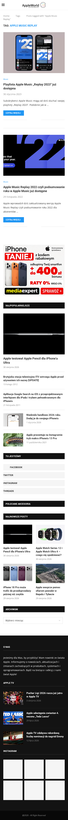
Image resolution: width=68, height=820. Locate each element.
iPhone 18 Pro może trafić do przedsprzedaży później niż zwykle (17, 591)
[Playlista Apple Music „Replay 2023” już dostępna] (34, 52)
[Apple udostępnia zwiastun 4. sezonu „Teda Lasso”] (13, 718)
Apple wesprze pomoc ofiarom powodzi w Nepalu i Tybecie (48, 591)
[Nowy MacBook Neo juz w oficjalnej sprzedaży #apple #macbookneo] (55, 769)
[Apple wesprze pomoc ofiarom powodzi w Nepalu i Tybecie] (50, 573)
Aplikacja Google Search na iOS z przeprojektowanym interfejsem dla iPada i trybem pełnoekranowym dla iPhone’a (33, 398)
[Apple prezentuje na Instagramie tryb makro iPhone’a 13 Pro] (13, 439)
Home (6, 15)
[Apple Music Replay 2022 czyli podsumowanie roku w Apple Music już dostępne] (34, 155)
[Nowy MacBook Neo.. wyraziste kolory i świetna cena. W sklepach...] (12, 790)
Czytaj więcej (13, 113)
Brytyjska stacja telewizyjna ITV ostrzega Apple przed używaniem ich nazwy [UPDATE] (33, 378)
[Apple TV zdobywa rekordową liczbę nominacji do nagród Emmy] (13, 738)
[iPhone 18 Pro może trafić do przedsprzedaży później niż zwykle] (17, 573)
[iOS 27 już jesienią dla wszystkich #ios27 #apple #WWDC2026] (33, 769)
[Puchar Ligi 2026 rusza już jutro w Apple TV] (13, 698)
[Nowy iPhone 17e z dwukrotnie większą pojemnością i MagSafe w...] (33, 790)
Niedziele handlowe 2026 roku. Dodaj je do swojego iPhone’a (43, 416)
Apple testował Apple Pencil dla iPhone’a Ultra (30, 360)
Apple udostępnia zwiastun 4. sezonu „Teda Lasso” (42, 715)
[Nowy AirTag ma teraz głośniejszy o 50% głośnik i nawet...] (55, 790)
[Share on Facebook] (32, 119)
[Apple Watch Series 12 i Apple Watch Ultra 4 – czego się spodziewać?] (50, 534)
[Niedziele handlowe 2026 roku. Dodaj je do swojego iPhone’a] (13, 419)
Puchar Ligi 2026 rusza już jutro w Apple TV (44, 695)
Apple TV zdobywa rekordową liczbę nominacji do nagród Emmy (45, 735)
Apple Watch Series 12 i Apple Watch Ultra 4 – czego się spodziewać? (49, 552)
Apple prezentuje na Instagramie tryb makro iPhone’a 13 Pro (44, 436)
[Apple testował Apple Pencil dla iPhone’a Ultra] (34, 333)
